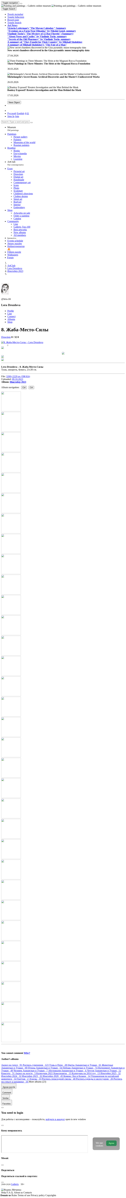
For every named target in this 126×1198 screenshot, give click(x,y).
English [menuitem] (20, 113)
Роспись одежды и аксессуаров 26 (95, 1079)
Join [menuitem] (17, 116)
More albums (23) (37, 1081)
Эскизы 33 (35, 1079)
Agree (111, 1143)
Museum (13, 128)
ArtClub (15, 163)
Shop (9, 322)
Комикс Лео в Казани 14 (77, 1076)
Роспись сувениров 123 (36, 1065)
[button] (15, 14)
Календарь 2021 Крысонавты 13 (54, 1073)
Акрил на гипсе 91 (12, 1065)
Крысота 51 (8, 1073)
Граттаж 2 (23, 1079)
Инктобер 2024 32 (11, 1076)
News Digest (14, 102)
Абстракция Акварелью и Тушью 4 (67, 1070)
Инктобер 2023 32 (32, 1076)
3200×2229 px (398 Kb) (18, 376)
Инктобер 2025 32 (110, 1073)
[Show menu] (21, 3)
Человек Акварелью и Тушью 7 (31, 1070)
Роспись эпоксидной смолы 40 (59, 1079)
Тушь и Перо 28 (58, 1065)
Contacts (27, 1192)
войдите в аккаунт (55, 1119)
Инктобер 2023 (18, 382)
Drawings (6, 337)
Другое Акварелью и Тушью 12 (104, 1070)
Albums (11, 319)
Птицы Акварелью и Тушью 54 (45, 1067)
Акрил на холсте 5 (25, 1073)
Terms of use (24, 1195)
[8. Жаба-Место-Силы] (22, 342)
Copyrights (50, 1195)
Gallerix (15, 1184)
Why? (27, 1053)
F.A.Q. (10, 1192)
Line (9, 313)
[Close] (31, 122)
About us (18, 1192)
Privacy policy (38, 1195)
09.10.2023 (17, 379)
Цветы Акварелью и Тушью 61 (85, 1065)
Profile (10, 311)
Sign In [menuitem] (10, 116)
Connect (11, 316)
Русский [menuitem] (11, 113)
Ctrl (24, 387)
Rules (15, 1195)
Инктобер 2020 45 (53, 1076)
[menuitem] (27, 113)
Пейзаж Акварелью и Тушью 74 (80, 1067)
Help (4, 1192)
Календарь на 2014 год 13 (86, 1073)
